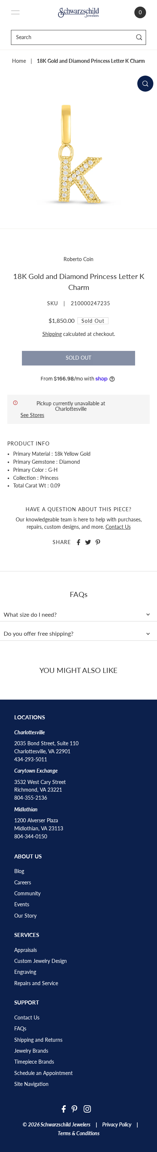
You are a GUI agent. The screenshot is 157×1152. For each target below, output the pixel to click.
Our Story (25, 916)
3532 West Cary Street (40, 782)
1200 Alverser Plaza (36, 820)
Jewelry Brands (31, 1051)
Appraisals (25, 950)
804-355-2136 (30, 798)
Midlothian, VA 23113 (38, 828)
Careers (22, 882)
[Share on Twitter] (88, 542)
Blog (19, 871)
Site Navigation (31, 1084)
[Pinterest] (74, 1109)
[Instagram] (87, 1109)
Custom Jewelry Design (40, 961)
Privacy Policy (116, 1125)
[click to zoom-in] (145, 84)
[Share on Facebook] (78, 542)
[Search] (139, 37)
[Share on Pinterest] (98, 542)
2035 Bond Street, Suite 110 (46, 743)
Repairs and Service (36, 983)
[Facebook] (64, 1109)
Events (21, 904)
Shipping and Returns (38, 1040)
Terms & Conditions (79, 1133)
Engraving (25, 972)
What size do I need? (30, 614)
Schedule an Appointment (43, 1073)
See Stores (32, 415)
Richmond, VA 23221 (38, 790)
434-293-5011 (30, 759)
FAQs (20, 1029)
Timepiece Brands (34, 1062)
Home (19, 61)
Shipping (52, 334)
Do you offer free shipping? (38, 633)
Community (27, 893)
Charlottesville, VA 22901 (42, 751)
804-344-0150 (30, 836)
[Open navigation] (15, 12)
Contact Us (118, 527)
